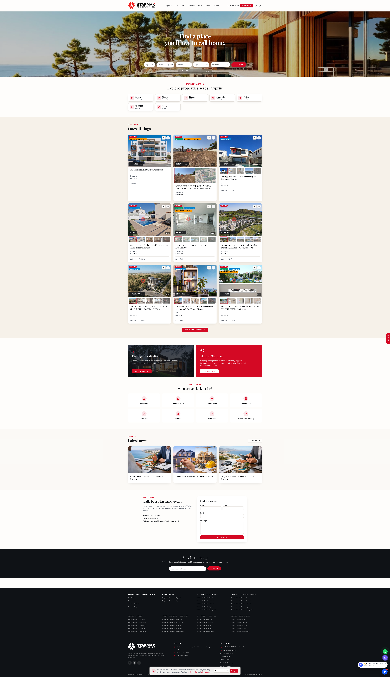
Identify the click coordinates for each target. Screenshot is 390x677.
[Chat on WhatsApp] (385, 651)
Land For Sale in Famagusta (240, 631)
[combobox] (149, 64)
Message (203, 521)
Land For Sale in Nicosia (238, 619)
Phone (225, 505)
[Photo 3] (240, 171)
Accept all (234, 671)
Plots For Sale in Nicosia (204, 619)
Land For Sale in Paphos (238, 628)
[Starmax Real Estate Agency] (142, 6)
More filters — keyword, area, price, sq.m (196, 71)
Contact (216, 5)
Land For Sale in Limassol (239, 622)
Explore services (209, 371)
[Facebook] (130, 663)
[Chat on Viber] (385, 657)
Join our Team (132, 601)
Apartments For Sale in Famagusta (242, 610)
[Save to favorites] (168, 138)
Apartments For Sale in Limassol (241, 601)
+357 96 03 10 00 (234, 647)
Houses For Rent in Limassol (137, 622)
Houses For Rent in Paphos (136, 628)
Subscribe (214, 568)
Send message (222, 537)
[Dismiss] (385, 663)
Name (202, 505)
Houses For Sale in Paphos (205, 607)
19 (213, 233)
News (200, 5)
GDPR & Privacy (225, 656)
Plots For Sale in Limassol (205, 622)
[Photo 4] (249, 171)
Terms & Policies (225, 666)
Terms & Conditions (226, 653)
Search (240, 64)
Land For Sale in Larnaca (239, 625)
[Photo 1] (184, 175)
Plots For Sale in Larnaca (204, 625)
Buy (176, 5)
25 (168, 233)
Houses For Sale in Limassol (205, 601)
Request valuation (141, 371)
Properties (168, 5)
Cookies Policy (224, 659)
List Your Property (246, 5)
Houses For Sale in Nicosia (205, 598)
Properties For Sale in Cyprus (171, 598)
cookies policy (193, 672)
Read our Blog (132, 607)
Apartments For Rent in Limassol (172, 622)
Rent (182, 5)
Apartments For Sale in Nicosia (240, 598)
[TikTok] (139, 663)
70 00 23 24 (234, 5)
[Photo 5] (257, 239)
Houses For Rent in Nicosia (136, 619)
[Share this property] (164, 138)
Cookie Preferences (226, 663)
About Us (131, 598)
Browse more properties (193, 329)
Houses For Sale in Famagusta (206, 610)
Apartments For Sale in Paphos (240, 607)
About (207, 5)
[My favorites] (256, 6)
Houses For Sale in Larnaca (205, 604)
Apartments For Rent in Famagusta (173, 631)
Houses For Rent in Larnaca (137, 625)
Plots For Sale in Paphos (204, 628)
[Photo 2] (205, 175)
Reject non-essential (221, 671)
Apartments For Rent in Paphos (172, 628)
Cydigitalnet (257, 674)
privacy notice (206, 672)
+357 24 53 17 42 (182, 655)
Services (190, 5)
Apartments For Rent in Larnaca (172, 625)
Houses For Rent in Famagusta (137, 631)
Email (202, 513)
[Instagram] (134, 663)
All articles (253, 440)
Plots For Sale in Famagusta (205, 631)
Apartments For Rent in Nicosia (172, 619)
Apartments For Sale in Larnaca (241, 604)
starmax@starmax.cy (229, 650)
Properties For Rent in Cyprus (171, 601)
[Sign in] (260, 6)
